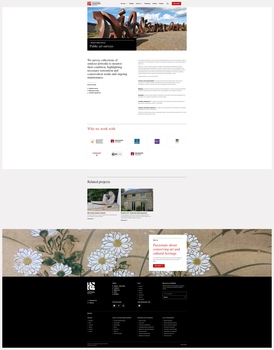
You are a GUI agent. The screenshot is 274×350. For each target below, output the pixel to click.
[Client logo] (96, 141)
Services (123, 3)
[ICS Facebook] (119, 306)
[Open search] (168, 4)
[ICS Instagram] (123, 306)
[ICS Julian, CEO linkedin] (139, 306)
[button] (124, 3)
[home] (94, 3)
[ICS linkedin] (114, 306)
